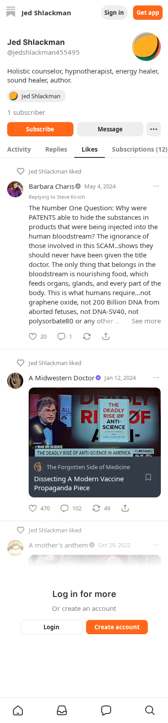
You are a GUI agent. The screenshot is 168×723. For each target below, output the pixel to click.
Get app (148, 13)
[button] (18, 710)
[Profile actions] (153, 129)
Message (109, 129)
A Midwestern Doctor (62, 377)
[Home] (10, 12)
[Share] (105, 336)
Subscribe (40, 129)
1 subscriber (26, 112)
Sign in (114, 13)
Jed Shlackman (48, 171)
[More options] (156, 186)
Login (51, 627)
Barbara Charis (51, 186)
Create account (116, 627)
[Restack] (87, 336)
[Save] (148, 477)
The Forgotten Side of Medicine (88, 467)
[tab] (19, 149)
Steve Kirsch (71, 196)
